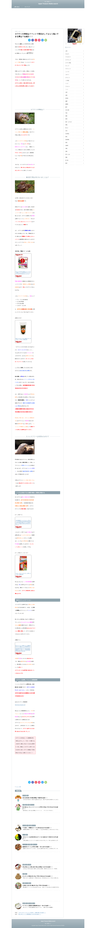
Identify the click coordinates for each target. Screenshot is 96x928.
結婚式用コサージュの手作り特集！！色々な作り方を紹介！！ (37, 846)
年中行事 (67, 110)
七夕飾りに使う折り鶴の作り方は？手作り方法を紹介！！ (36, 885)
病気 (66, 136)
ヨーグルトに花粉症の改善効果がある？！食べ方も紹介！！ (36, 905)
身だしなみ (67, 154)
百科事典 (67, 139)
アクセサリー (68, 56)
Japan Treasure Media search (48, 4)
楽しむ (66, 127)
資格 (66, 151)
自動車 (66, 145)
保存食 (66, 98)
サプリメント (68, 68)
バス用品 (67, 80)
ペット (17, 786)
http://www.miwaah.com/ (20, 704)
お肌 (66, 50)
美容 (66, 142)
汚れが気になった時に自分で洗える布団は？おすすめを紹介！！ (37, 866)
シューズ (67, 71)
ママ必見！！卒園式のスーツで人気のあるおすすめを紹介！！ (37, 827)
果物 (66, 124)
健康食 (66, 104)
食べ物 (66, 160)
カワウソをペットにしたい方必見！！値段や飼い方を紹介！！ (32, 912)
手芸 (66, 113)
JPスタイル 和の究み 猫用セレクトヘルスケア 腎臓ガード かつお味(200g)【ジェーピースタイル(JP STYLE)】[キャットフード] (23, 272)
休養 (66, 95)
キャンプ (67, 65)
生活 (20, 786)
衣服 (66, 148)
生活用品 (67, 133)
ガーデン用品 (68, 62)
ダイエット (67, 77)
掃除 (66, 115)
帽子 (66, 107)
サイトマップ (27, 6)
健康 (66, 101)
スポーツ (67, 74)
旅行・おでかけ (68, 121)
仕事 (66, 92)
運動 (66, 157)
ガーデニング (68, 59)
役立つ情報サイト (48, 923)
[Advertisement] (48, 18)
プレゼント (67, 86)
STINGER (62, 925)
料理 (66, 118)
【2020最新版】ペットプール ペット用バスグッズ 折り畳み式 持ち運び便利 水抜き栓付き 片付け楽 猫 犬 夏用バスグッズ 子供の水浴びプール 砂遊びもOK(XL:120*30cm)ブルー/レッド (23, 522)
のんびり (67, 53)
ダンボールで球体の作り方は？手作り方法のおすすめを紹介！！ (37, 876)
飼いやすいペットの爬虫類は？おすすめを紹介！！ (30, 914)
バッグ (66, 83)
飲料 (66, 163)
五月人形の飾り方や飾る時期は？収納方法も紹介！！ (35, 797)
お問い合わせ (16, 6)
